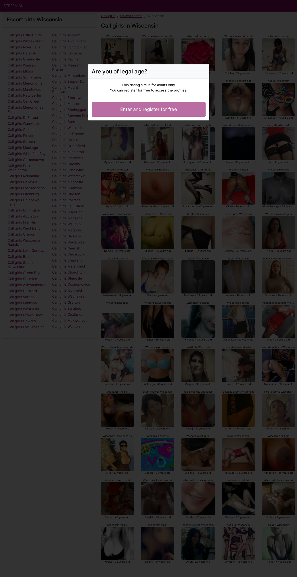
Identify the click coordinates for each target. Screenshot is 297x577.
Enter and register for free (148, 109)
